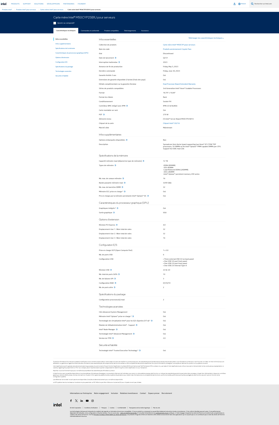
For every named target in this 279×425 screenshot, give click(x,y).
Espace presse (153, 393)
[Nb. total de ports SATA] (119, 274)
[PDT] (104, 114)
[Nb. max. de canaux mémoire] (123, 178)
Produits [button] (15, 4)
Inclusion (114, 393)
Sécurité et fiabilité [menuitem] (61, 76)
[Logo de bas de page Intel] (57, 405)
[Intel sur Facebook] (71, 401)
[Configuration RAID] (115, 283)
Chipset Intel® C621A (171, 123)
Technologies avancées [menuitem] (63, 71)
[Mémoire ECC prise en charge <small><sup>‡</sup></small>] (124, 191)
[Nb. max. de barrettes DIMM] (122, 187)
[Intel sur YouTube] (87, 401)
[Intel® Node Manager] (117, 329)
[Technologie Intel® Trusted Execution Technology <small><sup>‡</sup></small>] (140, 350)
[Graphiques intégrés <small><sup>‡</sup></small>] (117, 208)
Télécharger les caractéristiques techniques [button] (205, 38)
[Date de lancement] (115, 58)
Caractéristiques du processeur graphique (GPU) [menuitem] (71, 53)
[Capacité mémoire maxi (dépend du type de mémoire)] (143, 161)
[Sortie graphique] (114, 212)
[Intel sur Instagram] (92, 401)
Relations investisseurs (129, 393)
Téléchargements (130, 31)
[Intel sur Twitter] (76, 401)
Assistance (145, 31)
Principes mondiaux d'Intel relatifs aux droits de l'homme (110, 414)
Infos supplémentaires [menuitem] (63, 44)
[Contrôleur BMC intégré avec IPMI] (127, 106)
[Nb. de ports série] (114, 287)
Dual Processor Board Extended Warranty (179, 84)
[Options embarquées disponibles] (126, 140)
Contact (143, 393)
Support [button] (27, 4)
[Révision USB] (111, 270)
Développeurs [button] (53, 4)
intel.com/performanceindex (128, 413)
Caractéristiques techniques (66, 31)
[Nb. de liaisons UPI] (115, 279)
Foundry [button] (82, 4)
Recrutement (167, 393)
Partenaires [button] (68, 4)
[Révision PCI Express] (117, 225)
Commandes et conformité (90, 31)
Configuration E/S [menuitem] (61, 62)
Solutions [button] (38, 4)
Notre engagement (101, 393)
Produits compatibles (111, 31)
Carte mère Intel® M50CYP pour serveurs (179, 45)
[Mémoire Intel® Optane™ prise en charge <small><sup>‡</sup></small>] (133, 316)
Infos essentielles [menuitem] (61, 39)
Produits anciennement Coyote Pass (177, 49)
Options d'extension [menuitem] (62, 57)
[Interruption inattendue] (119, 62)
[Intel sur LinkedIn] (82, 401)
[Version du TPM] (113, 338)
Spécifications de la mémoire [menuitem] (65, 48)
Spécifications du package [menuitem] (64, 67)
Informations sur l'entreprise (81, 393)
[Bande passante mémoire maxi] (124, 183)
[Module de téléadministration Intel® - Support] (136, 325)
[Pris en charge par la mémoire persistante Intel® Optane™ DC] (148, 196)
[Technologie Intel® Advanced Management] (134, 334)
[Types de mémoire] (115, 165)
